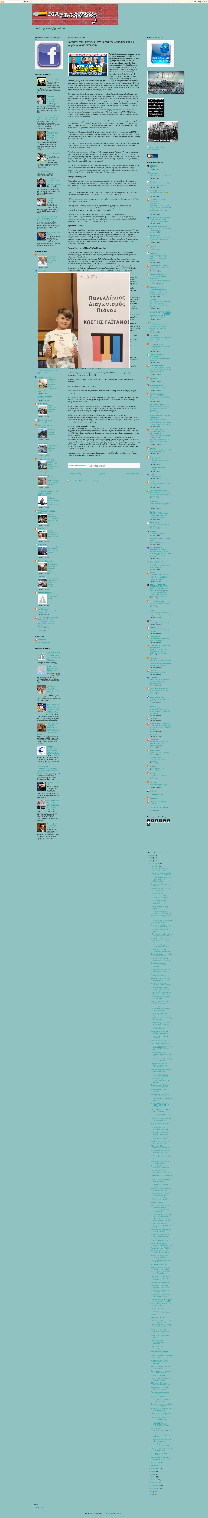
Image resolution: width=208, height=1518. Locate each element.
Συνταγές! (153, 300)
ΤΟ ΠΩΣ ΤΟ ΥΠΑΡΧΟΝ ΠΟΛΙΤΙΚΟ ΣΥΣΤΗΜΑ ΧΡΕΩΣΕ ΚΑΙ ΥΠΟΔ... (162, 1225)
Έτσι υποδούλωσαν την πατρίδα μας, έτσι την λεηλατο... (161, 955)
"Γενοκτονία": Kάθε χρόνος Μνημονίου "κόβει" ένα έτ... (160, 1286)
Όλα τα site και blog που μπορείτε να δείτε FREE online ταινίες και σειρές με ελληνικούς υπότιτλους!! (53, 656)
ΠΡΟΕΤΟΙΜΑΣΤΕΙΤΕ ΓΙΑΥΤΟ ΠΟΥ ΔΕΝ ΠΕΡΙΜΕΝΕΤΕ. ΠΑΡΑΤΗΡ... (160, 1278)
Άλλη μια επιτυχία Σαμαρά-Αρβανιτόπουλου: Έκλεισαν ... (161, 959)
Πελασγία (153, 246)
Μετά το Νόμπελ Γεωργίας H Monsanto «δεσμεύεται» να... (161, 1352)
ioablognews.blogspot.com (159, 688)
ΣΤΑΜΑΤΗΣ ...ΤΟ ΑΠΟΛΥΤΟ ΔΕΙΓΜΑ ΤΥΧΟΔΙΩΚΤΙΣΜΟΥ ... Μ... (161, 940)
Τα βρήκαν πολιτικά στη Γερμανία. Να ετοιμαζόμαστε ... (161, 950)
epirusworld (154, 782)
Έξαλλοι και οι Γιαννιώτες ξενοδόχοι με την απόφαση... (161, 1384)
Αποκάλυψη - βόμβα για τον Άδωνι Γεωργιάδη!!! (53, 825)
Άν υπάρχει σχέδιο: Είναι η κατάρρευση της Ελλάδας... (160, 1251)
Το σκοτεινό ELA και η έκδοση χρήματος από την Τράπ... (160, 1295)
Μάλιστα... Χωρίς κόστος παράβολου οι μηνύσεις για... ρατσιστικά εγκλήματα (53, 582)
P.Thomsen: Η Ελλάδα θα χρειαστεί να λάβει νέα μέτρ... (161, 1147)
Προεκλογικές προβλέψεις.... (51, 199)
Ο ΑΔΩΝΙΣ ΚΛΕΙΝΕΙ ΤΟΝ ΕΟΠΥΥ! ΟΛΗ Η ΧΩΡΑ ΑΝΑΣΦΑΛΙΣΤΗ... (159, 1065)
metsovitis (153, 378)
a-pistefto (153, 706)
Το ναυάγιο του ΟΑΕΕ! (158, 1375)
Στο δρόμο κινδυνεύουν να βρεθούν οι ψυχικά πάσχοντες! (161, 1244)
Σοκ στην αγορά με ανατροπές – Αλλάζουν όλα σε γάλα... (161, 997)
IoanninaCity (42, 271)
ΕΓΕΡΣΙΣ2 (153, 791)
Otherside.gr (154, 173)
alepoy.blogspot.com (157, 385)
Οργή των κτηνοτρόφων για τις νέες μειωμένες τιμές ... (161, 1325)
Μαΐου (153, 1477)
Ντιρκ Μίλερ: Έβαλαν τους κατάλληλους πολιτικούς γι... (161, 912)
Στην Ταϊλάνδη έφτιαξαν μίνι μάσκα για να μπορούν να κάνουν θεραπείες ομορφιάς (53, 480)
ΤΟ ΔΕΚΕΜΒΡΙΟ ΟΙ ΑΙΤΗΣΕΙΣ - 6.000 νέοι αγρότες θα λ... (161, 1215)
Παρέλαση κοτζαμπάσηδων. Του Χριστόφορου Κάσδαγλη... (54, 98)
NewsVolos (153, 501)
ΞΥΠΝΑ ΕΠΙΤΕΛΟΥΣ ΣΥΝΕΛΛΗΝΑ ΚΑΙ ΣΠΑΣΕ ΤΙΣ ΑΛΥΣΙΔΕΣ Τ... (161, 1080)
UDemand (153, 678)
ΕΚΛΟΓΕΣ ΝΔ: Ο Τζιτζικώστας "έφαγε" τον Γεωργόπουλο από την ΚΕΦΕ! (160, 614)
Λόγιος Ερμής (154, 523)
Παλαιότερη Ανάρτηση (132, 474)
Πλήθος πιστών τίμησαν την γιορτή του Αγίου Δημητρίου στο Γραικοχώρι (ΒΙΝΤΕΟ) (160, 727)
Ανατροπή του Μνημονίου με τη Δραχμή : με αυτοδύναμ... (161, 869)
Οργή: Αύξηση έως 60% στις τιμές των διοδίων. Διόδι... (161, 921)
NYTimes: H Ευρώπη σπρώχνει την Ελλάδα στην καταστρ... (161, 1458)
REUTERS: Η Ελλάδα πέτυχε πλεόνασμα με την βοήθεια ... (161, 1219)
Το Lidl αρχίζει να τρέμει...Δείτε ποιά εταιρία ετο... (160, 1115)
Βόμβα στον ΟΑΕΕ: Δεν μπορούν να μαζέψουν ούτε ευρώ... (161, 1414)
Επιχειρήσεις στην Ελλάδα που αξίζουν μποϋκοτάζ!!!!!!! (161, 1194)
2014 (151, 858)
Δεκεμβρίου (155, 863)
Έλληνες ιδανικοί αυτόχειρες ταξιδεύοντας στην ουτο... (160, 1142)
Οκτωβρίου (155, 1463)
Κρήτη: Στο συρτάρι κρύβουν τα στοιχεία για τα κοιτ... (161, 1206)
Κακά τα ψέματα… (157, 893)
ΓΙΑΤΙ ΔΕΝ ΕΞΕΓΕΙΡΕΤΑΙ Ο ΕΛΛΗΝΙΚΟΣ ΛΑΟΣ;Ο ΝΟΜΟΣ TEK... (161, 1054)
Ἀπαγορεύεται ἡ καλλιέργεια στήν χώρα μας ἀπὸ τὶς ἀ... (161, 1070)
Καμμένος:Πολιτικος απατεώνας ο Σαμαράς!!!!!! (161, 1261)
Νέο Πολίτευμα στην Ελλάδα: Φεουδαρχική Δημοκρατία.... (161, 896)
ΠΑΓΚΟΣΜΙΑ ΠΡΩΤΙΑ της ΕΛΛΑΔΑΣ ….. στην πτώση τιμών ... (160, 1313)
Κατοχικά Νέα (154, 287)
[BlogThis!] (97, 466)
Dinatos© (153, 448)
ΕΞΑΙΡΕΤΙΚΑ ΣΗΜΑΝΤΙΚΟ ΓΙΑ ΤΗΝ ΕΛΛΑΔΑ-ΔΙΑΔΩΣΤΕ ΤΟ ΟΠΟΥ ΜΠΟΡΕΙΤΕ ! (53, 750)
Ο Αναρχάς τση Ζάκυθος (158, 468)
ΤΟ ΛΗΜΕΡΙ (154, 740)
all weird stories (43, 475)
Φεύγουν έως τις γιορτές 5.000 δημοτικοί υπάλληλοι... (161, 1409)
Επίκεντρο (153, 531)
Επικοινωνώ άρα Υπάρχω (158, 266)
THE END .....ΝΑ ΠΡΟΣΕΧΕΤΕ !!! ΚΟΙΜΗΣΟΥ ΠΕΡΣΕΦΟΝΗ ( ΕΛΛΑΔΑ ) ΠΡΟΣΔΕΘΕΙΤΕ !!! (159, 515)
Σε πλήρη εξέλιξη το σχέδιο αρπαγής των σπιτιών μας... (160, 988)
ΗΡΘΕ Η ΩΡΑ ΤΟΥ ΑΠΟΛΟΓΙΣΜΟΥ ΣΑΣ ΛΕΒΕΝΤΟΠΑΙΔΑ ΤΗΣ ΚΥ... (160, 1424)
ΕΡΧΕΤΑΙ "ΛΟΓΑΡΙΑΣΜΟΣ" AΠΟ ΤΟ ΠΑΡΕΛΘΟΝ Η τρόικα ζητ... (161, 1048)
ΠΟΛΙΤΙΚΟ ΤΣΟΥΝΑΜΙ (45, 593)
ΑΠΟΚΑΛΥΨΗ (154, 810)
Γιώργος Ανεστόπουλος (46, 459)
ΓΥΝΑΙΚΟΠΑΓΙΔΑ (156, 637)
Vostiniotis (41, 255)
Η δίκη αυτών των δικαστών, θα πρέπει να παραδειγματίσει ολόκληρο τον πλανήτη (159, 743)
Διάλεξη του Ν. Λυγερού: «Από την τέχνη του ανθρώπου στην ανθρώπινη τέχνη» (160, 681)
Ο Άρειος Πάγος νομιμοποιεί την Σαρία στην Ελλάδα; (161, 1449)
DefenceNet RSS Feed (157, 562)
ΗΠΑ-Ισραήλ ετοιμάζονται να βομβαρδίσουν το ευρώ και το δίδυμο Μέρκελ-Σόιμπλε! (47, 218)
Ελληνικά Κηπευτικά (45, 561)
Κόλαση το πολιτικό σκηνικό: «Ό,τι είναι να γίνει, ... (160, 1256)
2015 (151, 855)
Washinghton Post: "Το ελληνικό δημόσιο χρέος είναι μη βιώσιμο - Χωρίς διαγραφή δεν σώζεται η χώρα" (53, 708)
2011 (151, 1495)
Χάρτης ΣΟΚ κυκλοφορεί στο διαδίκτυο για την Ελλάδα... (52, 669)
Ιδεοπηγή (153, 182)
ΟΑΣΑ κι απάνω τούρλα (157, 318)
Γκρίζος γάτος (154, 323)
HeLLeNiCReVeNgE (156, 344)
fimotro (152, 572)
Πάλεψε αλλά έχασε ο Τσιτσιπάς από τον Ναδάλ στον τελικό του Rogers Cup (159, 504)
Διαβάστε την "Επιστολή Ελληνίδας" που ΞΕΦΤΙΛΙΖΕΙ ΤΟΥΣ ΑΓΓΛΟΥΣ (53, 689)
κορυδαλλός (154, 482)
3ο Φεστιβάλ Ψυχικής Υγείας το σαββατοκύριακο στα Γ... (161, 1388)
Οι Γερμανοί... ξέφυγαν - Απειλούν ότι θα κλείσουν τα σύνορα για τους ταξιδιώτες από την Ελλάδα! (48, 117)
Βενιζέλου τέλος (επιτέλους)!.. (158, 672)
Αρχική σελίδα (102, 474)
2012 (151, 1492)
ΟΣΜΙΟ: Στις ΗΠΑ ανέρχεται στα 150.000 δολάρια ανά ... (161, 1119)
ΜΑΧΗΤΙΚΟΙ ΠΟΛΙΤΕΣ (157, 394)
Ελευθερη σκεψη (155, 512)
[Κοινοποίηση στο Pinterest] (104, 466)
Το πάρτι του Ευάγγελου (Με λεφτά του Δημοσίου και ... (160, 1235)
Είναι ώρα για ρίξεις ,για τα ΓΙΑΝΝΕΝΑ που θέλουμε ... (160, 945)
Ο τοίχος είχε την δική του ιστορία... (160, 752)
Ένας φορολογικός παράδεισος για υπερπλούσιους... (161, 1009)
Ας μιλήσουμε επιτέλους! (158, 405)
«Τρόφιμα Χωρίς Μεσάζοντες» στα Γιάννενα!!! (160, 1210)
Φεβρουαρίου (155, 1485)
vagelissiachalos (43, 609)
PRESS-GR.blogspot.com (158, 226)
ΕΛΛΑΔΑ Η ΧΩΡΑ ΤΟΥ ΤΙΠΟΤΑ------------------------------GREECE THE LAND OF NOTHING (160, 314)
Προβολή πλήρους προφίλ (44, 643)
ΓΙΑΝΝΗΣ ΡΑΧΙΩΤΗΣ (45, 377)
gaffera (109, 1513)
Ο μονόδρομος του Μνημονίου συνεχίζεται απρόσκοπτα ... (161, 1198)
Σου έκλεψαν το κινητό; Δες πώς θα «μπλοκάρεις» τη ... (161, 1321)
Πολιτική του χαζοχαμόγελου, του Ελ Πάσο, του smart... (161, 1400)
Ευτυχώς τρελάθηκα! (157, 1202)
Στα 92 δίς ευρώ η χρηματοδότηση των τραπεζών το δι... (161, 1430)
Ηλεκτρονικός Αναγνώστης (159, 807)
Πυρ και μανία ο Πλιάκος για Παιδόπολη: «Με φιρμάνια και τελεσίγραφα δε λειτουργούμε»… (159, 594)
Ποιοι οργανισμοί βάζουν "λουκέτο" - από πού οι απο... (161, 1014)
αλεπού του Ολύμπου (157, 366)
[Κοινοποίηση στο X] (99, 466)
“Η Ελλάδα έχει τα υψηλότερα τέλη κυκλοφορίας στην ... (160, 1239)
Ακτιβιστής (153, 253)
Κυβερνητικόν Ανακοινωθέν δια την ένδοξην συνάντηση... (161, 1189)
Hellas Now (42, 630)
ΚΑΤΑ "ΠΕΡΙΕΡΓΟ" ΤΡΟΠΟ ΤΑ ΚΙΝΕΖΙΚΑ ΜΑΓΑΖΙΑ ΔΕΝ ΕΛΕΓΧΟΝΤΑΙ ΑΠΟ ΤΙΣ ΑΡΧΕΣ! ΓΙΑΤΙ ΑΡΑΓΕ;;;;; (53, 805)
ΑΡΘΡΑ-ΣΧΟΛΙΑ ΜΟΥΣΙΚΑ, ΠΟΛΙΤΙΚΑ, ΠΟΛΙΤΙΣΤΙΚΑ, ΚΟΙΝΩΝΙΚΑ (159, 276)
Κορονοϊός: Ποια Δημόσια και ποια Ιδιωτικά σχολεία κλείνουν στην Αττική (159, 441)
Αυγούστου (155, 1468)
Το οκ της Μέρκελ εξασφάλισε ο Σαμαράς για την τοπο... (161, 1133)
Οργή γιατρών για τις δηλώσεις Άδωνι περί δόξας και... (161, 1372)
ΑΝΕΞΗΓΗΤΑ (42, 545)
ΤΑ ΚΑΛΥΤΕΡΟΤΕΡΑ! (157, 794)
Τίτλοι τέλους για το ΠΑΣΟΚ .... (161, 1248)
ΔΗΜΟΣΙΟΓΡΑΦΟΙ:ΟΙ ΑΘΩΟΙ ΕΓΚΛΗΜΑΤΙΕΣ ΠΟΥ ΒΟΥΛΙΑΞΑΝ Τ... (160, 902)
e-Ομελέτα (153, 798)
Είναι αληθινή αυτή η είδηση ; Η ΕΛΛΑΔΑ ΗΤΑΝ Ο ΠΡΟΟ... (161, 1444)
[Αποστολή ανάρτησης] (90, 465)
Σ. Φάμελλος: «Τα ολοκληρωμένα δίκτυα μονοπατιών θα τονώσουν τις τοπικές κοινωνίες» (160, 565)
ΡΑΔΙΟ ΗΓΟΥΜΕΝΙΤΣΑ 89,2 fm (160, 724)
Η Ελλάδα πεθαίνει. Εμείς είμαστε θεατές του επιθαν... (161, 889)
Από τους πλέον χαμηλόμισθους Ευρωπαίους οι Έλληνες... (161, 993)
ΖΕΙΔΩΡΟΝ (153, 166)
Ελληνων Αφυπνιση (45, 420)
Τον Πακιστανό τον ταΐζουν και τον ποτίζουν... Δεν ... (160, 1291)
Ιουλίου (153, 1471)
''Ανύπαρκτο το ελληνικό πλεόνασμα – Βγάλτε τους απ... (162, 1171)
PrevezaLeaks (155, 750)
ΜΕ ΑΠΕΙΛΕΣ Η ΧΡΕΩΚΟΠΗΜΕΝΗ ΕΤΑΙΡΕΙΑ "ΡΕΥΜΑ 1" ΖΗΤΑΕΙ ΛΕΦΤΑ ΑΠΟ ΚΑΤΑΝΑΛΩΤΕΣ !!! (47, 769)
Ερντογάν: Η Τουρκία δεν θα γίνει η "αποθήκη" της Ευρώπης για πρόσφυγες (160, 408)
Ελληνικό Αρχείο (155, 757)
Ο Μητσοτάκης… (155, 168)
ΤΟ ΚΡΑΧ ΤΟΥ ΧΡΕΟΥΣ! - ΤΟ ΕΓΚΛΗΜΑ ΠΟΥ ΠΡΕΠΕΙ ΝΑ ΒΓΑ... (161, 1157)
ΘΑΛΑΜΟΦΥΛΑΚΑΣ (156, 628)
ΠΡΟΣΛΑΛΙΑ (154, 335)
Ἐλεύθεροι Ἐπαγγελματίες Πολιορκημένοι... (159, 907)
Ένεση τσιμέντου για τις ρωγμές (159, 221)
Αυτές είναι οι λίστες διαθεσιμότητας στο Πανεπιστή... (158, 1342)
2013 (151, 861)
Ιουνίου (153, 1474)
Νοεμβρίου (155, 866)
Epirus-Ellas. (42, 443)
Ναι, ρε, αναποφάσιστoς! (52, 79)
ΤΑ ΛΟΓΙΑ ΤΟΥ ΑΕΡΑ (45, 397)
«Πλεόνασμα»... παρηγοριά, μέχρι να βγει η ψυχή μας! (162, 1059)
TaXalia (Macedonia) (157, 191)
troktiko (152, 773)
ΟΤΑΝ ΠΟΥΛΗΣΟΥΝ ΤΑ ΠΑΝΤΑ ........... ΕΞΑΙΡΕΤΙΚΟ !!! (161, 1418)
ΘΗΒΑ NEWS (42, 404)
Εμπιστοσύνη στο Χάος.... (159, 1041)
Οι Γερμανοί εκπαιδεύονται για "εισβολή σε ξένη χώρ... (160, 975)
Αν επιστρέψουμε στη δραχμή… (161, 1283)
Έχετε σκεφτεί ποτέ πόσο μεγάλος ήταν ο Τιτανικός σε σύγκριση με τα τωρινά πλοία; (160, 494)
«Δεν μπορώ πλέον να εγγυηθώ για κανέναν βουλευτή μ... (161, 1268)
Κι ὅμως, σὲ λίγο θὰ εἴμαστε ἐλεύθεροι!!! (159, 1037)
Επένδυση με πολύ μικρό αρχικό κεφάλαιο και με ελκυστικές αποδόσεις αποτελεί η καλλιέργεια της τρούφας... (48, 729)
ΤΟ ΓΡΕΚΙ (153, 671)
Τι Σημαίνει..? (154, 469)
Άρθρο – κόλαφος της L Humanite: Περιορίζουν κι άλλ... (160, 1331)
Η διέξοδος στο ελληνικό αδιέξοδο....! (159, 1090)
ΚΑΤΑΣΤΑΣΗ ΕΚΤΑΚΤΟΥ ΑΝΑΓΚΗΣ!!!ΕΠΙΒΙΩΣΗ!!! (159, 1075)
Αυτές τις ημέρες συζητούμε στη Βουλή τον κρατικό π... (161, 1002)
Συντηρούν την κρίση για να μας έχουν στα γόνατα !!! (161, 1162)
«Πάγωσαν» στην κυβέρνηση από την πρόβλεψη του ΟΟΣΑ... (162, 935)
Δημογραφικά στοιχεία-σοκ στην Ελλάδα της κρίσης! (161, 1379)
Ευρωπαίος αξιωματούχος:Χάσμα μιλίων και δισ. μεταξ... (162, 1405)
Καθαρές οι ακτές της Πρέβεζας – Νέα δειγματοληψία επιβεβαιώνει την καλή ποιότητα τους (160, 239)
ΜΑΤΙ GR (41, 577)
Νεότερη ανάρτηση (74, 474)
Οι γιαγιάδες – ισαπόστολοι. (46, 399)
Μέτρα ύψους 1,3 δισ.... (158, 1317)
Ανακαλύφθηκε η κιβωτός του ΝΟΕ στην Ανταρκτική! (160, 926)
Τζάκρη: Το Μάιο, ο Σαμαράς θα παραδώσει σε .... (161, 1304)
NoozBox (153, 766)
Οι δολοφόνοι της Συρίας (157, 533)
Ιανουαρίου (155, 1488)
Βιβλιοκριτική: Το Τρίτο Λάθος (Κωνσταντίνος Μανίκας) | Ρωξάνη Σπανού (160, 397)
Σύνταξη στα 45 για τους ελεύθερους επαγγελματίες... (161, 984)
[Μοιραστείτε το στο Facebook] (101, 466)
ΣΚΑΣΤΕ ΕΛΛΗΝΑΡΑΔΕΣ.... (160, 1397)
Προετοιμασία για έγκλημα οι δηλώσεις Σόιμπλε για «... (160, 1393)
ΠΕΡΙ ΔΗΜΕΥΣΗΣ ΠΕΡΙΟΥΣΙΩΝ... (157, 1347)
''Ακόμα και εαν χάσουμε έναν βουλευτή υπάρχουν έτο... (160, 1095)
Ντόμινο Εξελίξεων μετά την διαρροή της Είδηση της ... (160, 1137)
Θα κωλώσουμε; (156, 1006)
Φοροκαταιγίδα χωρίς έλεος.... (160, 1264)
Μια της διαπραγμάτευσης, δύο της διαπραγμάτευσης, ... (161, 970)
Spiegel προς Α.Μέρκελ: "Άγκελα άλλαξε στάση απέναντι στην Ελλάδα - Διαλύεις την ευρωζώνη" (159, 651)
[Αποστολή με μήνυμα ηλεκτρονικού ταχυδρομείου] (95, 466)
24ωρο (152, 610)
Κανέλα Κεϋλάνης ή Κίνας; (157, 768)
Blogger (119, 1513)
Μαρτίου (154, 1483)
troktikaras (153, 734)
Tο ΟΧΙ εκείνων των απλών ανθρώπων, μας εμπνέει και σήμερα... (46, 623)
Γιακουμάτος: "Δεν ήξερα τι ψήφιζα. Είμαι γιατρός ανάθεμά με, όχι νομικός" (53, 135)
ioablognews (42, 640)
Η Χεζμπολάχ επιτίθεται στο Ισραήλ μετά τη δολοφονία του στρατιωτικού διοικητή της (160, 347)
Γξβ (151, 380)
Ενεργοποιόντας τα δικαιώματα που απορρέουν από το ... (161, 1023)
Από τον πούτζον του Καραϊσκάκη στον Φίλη (53, 596)
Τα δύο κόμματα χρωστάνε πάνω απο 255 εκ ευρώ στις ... (161, 1272)
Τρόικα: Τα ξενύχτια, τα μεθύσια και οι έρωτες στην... (161, 1110)
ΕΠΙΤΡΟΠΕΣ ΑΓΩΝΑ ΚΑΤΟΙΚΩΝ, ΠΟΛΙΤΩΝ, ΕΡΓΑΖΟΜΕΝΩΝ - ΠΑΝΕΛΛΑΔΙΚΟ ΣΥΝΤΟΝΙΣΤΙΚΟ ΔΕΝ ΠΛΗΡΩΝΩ (160, 433)
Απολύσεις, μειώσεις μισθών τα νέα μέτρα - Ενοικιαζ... (161, 1230)
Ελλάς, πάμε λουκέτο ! (157, 621)
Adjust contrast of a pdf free (158, 542)
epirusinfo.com (155, 235)
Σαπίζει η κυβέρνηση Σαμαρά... (161, 1043)
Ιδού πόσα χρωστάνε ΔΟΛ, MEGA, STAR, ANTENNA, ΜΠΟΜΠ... (160, 1105)
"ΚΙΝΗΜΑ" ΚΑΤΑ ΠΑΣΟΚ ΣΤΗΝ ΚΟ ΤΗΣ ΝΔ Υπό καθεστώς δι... (162, 874)
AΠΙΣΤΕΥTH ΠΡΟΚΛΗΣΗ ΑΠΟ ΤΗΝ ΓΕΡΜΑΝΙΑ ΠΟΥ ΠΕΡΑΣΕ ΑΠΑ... (161, 879)
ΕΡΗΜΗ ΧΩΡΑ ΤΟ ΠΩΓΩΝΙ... (160, 1308)
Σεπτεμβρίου (155, 1466)
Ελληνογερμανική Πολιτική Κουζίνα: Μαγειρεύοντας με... (161, 1086)
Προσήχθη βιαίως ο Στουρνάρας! (159, 623)
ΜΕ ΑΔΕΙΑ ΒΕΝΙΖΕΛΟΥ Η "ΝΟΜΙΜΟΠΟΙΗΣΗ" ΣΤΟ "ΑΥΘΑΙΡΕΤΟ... (159, 1362)
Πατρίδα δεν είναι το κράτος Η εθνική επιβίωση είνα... (160, 1180)
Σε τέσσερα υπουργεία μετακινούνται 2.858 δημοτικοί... (158, 964)
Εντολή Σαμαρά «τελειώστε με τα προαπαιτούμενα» (161, 1027)
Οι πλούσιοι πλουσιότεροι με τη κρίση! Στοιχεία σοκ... (161, 1440)
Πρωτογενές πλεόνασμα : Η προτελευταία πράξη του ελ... (161, 1128)
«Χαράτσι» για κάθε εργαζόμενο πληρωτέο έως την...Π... (161, 1151)
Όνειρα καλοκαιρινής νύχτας (158, 248)
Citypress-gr (154, 658)
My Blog (152, 475)
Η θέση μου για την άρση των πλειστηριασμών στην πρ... (160, 979)
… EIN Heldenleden (155, 476)
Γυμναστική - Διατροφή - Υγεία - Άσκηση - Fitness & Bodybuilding (48, 493)
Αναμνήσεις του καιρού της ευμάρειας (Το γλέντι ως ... (160, 1032)
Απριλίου (154, 1480)
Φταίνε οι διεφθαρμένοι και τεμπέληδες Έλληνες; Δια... (160, 1166)
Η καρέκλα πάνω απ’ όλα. (46, 171)
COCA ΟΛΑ (42, 529)
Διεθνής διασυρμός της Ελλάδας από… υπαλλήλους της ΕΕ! (161, 1300)
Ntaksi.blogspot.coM (157, 697)
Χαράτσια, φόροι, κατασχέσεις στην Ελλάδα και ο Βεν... (160, 1367)
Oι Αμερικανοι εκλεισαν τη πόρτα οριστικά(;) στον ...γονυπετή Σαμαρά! (53, 181)
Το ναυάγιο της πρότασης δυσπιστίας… (159, 1454)
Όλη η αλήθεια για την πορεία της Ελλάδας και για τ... (161, 1018)
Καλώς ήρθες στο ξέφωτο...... (159, 491)
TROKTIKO (153, 718)
